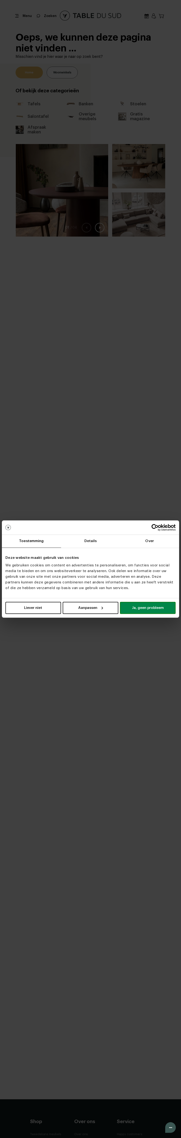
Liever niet (33, 608)
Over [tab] (149, 541)
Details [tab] (90, 541)
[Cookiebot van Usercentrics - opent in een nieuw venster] (155, 527)
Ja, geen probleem (148, 608)
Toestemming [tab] (31, 541)
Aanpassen (87, 608)
